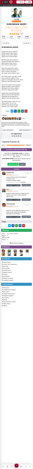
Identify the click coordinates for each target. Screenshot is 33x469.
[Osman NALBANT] (3, 118)
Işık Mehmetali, (10, 173)
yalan (8, 60)
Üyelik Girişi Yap (13, 164)
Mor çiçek (6, 292)
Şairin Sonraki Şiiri (24, 130)
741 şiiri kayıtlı (17, 21)
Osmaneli (6, 297)
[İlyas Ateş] (12, 118)
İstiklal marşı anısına (9, 293)
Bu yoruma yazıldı (13, 185)
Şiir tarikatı (6, 268)
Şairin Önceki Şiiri (8, 130)
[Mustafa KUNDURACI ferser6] (17, 118)
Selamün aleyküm (8, 295)
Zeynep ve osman (8, 278)
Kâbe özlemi (6, 303)
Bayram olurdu (7, 272)
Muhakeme (6, 276)
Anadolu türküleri (8, 280)
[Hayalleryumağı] (5, 118)
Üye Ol (23, 164)
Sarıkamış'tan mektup (9, 290)
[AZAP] (8, 118)
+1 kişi (23, 118)
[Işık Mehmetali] (10, 118)
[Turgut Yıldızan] (22, 254)
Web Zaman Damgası (17, 243)
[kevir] (15, 118)
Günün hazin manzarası (10, 264)
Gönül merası (7, 262)
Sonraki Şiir (26, 43)
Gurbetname (6, 270)
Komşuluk (6, 288)
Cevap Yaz (27, 185)
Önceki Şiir (6, 43)
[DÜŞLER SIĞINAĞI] (19, 118)
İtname (5, 274)
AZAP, (9, 189)
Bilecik (5, 299)
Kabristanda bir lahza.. (9, 301)
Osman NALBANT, (10, 204)
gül (13, 98)
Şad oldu (5, 266)
